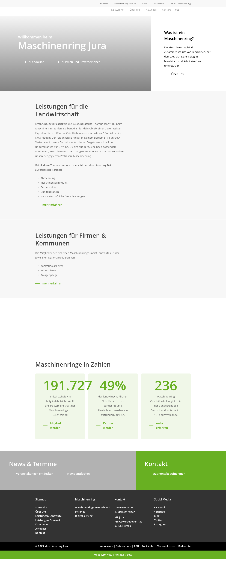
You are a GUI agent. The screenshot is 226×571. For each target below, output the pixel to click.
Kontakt (40, 532)
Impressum (106, 546)
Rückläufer (148, 546)
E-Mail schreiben (125, 512)
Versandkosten (166, 546)
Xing (156, 516)
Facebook (160, 507)
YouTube (159, 511)
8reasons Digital (122, 555)
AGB (136, 546)
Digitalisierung (84, 516)
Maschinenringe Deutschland (92, 507)
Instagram (160, 524)
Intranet (80, 511)
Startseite (41, 507)
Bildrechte (184, 546)
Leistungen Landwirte (48, 516)
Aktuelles (40, 528)
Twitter (158, 520)
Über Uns (40, 511)
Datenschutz (123, 546)
